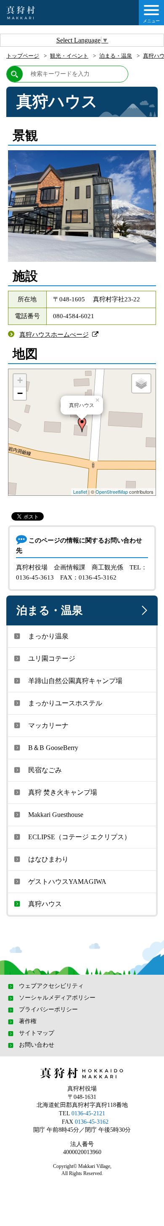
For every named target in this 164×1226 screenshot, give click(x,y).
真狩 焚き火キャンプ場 (62, 792)
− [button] (20, 393)
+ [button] (20, 380)
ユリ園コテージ (51, 658)
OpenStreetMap (111, 491)
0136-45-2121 (88, 1113)
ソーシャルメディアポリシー (57, 998)
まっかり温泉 (48, 636)
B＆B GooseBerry (53, 747)
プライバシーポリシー (48, 1010)
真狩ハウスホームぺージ (54, 334)
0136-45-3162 (91, 1122)
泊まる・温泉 (115, 56)
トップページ (22, 56)
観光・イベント (69, 56)
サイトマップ (36, 1033)
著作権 (28, 1021)
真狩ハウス (45, 903)
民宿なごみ (45, 770)
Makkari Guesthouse (55, 814)
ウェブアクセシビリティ (51, 986)
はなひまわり (48, 859)
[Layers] (141, 383)
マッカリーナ (48, 725)
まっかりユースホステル (65, 703)
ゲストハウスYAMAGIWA (67, 881)
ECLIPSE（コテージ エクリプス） (79, 836)
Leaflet (80, 491)
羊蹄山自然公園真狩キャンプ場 (75, 680)
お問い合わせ (36, 1045)
